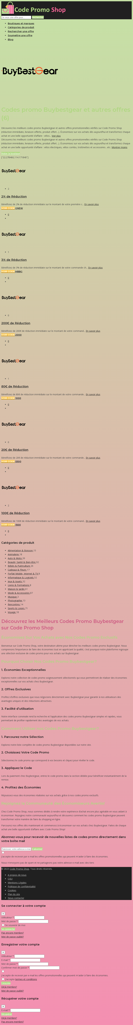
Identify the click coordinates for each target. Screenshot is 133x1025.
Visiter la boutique (10, 153)
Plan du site (14, 894)
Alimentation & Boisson (20, 550)
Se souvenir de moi (15, 925)
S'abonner (37, 848)
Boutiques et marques (21, 23)
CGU (10, 878)
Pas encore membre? (12, 932)
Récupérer (6, 1014)
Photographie (15, 600)
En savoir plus (91, 204)
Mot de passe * (9, 921)
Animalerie (13, 554)
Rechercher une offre (21, 31)
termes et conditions (26, 979)
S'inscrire (6, 983)
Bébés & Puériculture (19, 565)
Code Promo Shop (19, 868)
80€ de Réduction (15, 386)
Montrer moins (119, 147)
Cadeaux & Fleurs (17, 569)
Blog (10, 39)
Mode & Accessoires (19, 592)
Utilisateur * (7, 917)
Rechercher (38, 17)
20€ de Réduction (14, 449)
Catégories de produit (21, 27)
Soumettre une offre (20, 35)
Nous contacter (16, 898)
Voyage (12, 612)
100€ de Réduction (15, 513)
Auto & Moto (15, 558)
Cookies (12, 890)
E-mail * (5, 960)
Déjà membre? (9, 986)
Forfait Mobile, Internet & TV (23, 573)
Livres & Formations (19, 585)
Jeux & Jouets (15, 581)
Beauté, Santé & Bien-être (22, 562)
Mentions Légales (17, 882)
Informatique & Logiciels (21, 577)
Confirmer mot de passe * (15, 967)
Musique (12, 596)
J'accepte (21, 979)
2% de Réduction (14, 196)
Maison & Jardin (16, 589)
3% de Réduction (14, 260)
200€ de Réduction (15, 323)
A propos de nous (17, 875)
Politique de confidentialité (22, 886)
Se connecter (8, 929)
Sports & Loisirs (16, 608)
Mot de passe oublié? (12, 936)
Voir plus (56, 135)
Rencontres (14, 604)
